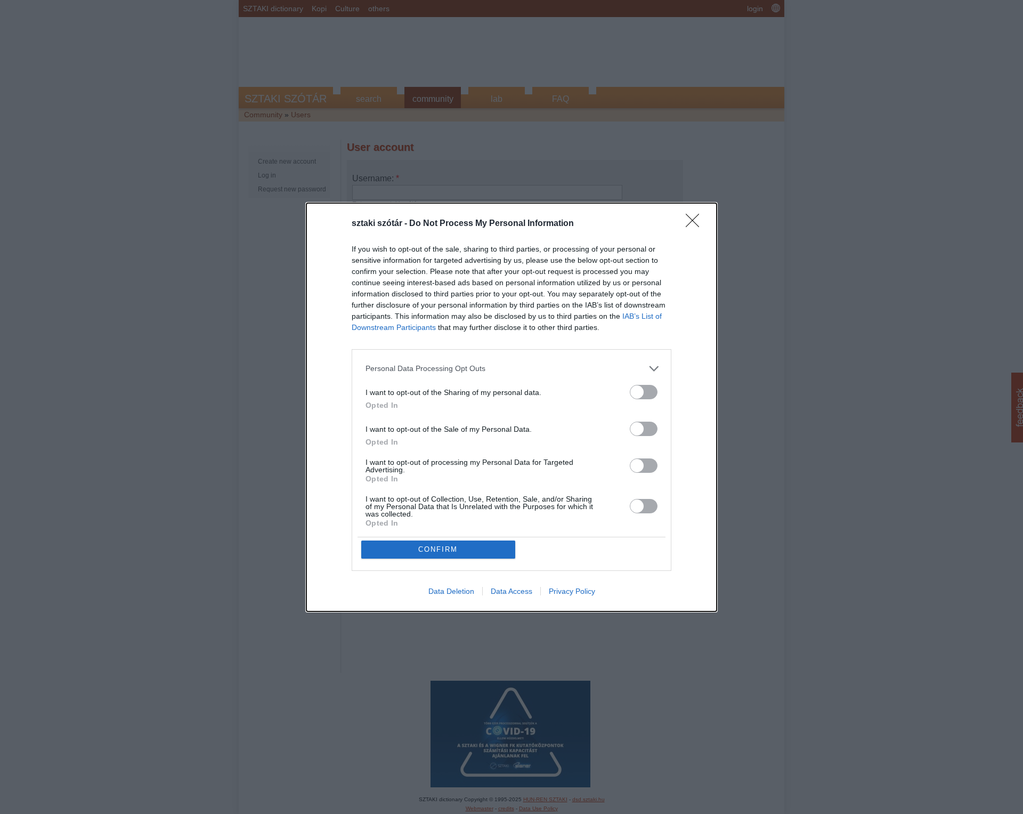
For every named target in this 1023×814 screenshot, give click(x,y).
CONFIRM (438, 549)
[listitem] (511, 368)
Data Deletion (451, 591)
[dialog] (511, 407)
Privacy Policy (572, 591)
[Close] (696, 224)
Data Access (511, 591)
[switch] (643, 392)
